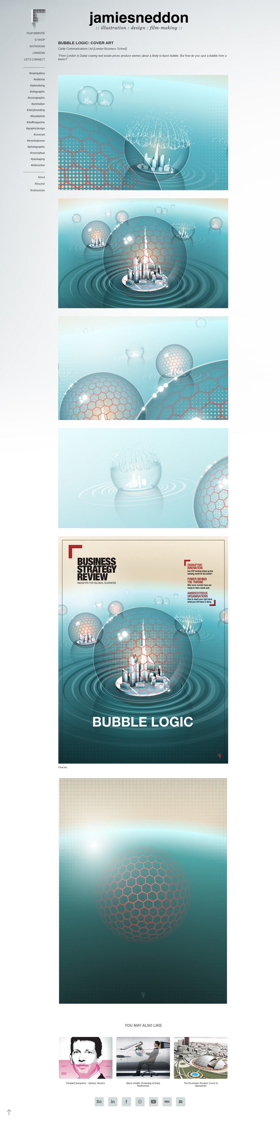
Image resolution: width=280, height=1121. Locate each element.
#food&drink (37, 116)
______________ (34, 66)
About (41, 177)
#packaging (38, 159)
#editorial (39, 79)
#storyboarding (36, 110)
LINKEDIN (39, 52)
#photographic (36, 146)
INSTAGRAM (37, 46)
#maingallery (37, 73)
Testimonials (37, 190)
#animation (38, 103)
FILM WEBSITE (36, 33)
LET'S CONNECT (34, 59)
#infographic (37, 91)
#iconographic (36, 97)
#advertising (37, 85)
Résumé (40, 183)
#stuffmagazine (36, 122)
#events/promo (36, 140)
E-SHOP (40, 39)
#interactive (38, 165)
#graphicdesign (35, 128)
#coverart (39, 134)
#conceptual (37, 153)
